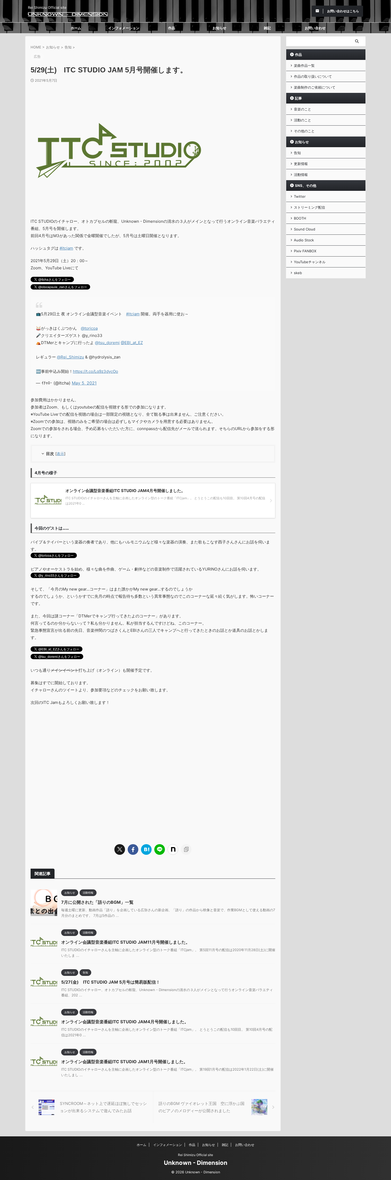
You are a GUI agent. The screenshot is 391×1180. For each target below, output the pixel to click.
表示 (60, 453)
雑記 (267, 28)
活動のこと (302, 120)
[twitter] (119, 849)
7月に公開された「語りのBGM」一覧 (97, 902)
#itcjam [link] (66, 248)
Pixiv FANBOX (305, 251)
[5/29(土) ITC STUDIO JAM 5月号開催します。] (146, 849)
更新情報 (301, 164)
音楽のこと (302, 109)
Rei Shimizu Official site (195, 1155)
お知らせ (219, 28)
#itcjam (133, 313)
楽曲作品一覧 (304, 65)
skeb (298, 273)
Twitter (300, 196)
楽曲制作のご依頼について (314, 87)
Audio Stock (304, 240)
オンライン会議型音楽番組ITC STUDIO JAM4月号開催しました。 (125, 1021)
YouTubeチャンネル (310, 262)
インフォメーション (123, 28)
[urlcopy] (186, 849)
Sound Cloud (304, 229)
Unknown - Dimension (195, 1162)
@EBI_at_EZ (132, 342)
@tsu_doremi (107, 342)
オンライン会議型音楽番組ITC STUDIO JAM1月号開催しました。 (124, 1061)
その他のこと (304, 131)
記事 (298, 98)
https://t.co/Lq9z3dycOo (95, 371)
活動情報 (301, 174)
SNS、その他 (305, 185)
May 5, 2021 (84, 383)
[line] (159, 849)
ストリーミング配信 (309, 207)
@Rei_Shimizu (70, 357)
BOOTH (300, 218)
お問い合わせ (315, 28)
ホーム (76, 28)
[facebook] (133, 849)
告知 (297, 153)
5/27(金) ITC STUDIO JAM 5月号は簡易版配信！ (110, 982)
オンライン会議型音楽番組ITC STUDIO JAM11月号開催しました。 (125, 942)
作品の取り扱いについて (313, 76)
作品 (171, 28)
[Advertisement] (153, 772)
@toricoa (89, 328)
